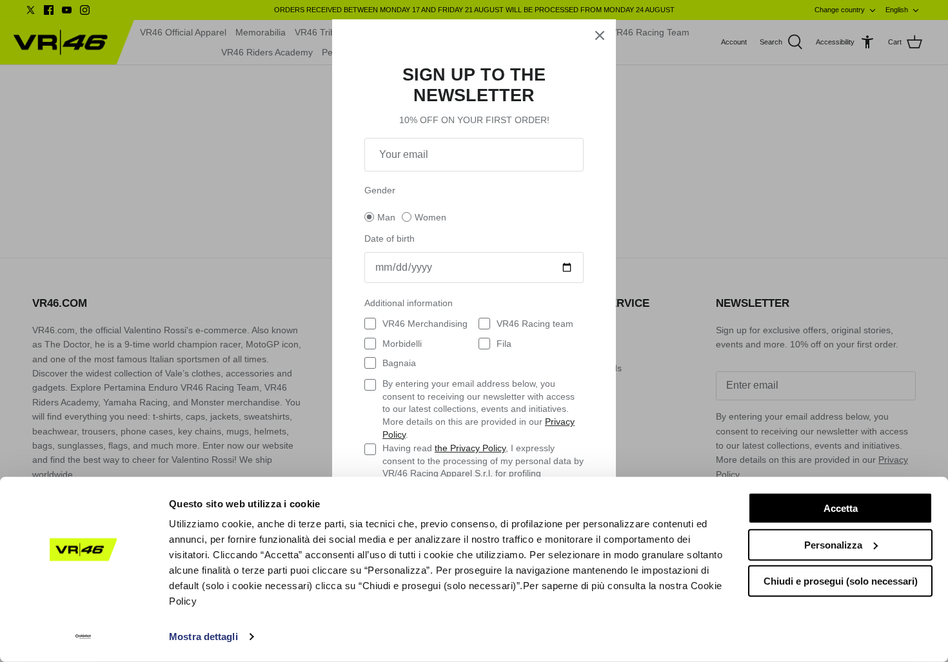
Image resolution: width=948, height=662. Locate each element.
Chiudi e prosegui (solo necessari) (841, 581)
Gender (379, 190)
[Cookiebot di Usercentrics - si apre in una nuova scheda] (83, 637)
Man (386, 217)
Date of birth (389, 238)
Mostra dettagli (203, 636)
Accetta (841, 508)
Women (430, 217)
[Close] (600, 35)
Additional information (408, 303)
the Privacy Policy (470, 448)
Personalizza (833, 544)
